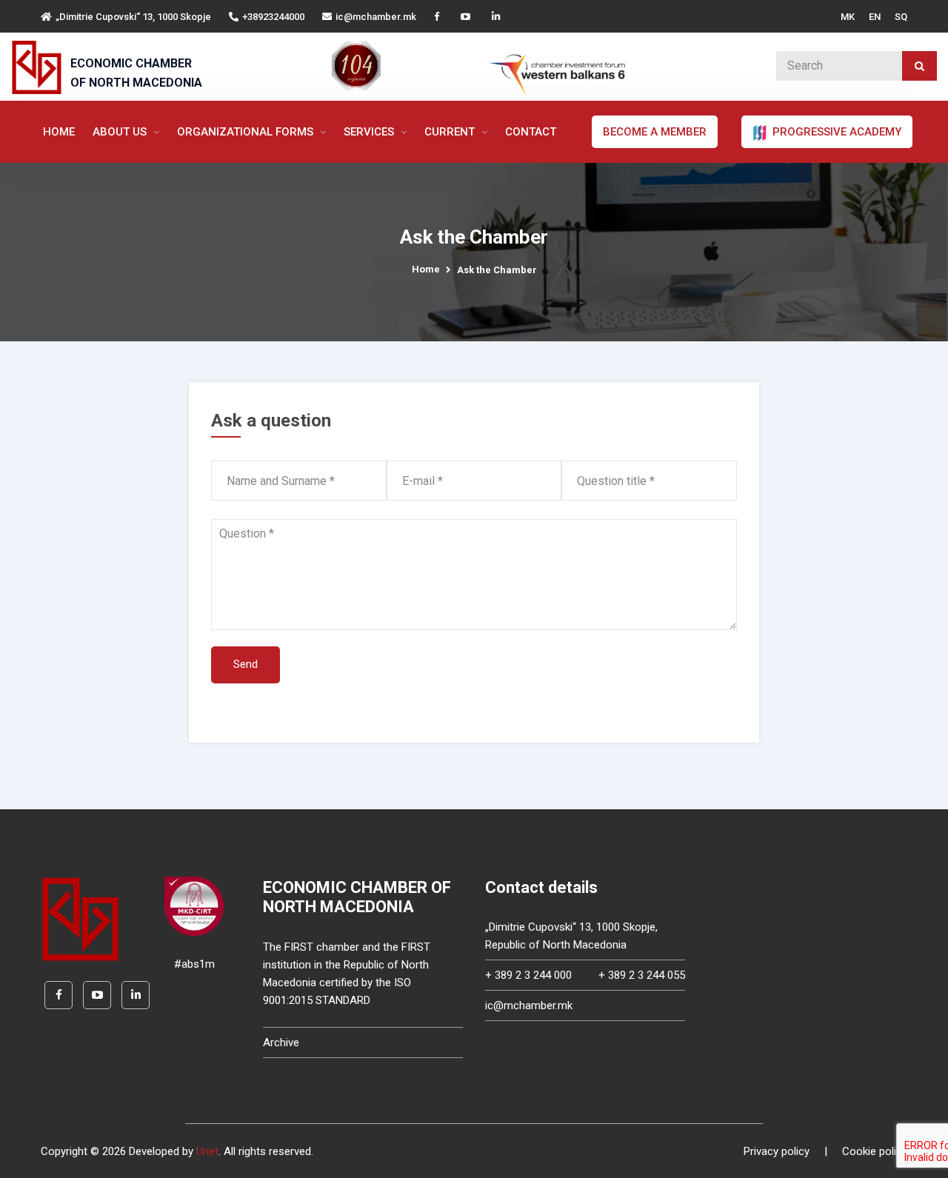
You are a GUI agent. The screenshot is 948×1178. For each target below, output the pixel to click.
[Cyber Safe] (194, 905)
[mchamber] (39, 67)
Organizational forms (246, 131)
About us (121, 131)
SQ (901, 16)
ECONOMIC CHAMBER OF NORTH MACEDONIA (136, 73)
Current (451, 131)
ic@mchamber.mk (376, 16)
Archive (281, 1042)
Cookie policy (874, 1151)
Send (245, 664)
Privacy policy (777, 1151)
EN (875, 16)
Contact (530, 131)
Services (370, 131)
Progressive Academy (835, 131)
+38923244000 (273, 16)
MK (848, 16)
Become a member (655, 131)
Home (59, 131)
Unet (207, 1151)
